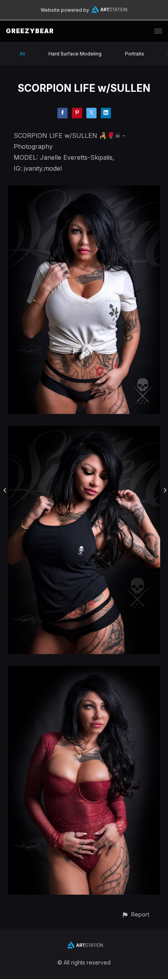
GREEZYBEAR (30, 31)
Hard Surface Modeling (75, 54)
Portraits (134, 54)
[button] (135, 914)
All (22, 54)
